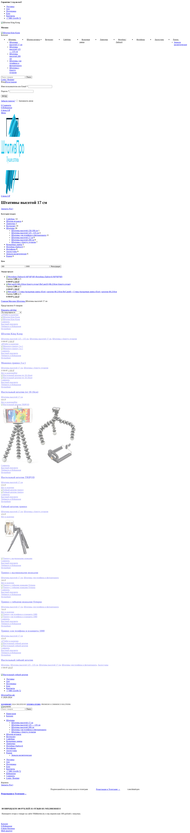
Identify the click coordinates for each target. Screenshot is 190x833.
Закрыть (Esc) (7, 209)
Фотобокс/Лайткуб (14, 247)
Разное (9, 256)
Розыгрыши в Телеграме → (108, 789)
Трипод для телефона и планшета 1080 (23, 630)
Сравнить (10, 776)
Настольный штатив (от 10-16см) (19, 392)
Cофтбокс (10, 219)
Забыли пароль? (8, 101)
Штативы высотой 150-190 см (24, 230)
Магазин (13, 301)
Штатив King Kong (12, 333)
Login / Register (12, 778)
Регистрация (11, 82)
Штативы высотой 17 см (15, 43)
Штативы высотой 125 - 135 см (25, 233)
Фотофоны (11, 249)
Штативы (10, 228)
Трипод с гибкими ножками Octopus (21, 601)
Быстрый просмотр (9, 324)
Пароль (5, 91)
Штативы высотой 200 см (15, 56)
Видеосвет (11, 226)
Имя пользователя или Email (14, 86)
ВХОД (4, 96)
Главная (5, 301)
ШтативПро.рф (8, 695)
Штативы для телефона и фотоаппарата (15, 63)
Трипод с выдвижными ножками (19, 572)
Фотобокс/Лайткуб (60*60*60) (49, 277)
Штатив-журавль (13, 221)
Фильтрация (55, 266)
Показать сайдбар (9, 310)
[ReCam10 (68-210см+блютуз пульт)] (23, 284)
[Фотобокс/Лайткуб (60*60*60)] (21, 277)
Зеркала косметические (180, 43)
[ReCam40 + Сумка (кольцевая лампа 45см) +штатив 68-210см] (34, 292)
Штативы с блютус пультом (14, 70)
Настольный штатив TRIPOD (18, 477)
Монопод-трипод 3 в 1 (13, 363)
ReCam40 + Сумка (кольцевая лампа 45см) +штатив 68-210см (90, 292)
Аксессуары (11, 251)
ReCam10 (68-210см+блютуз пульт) (55, 284)
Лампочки (10, 223)
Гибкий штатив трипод (14, 506)
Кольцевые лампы (14, 244)
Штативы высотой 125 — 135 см (15, 49)
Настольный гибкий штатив (17, 660)
